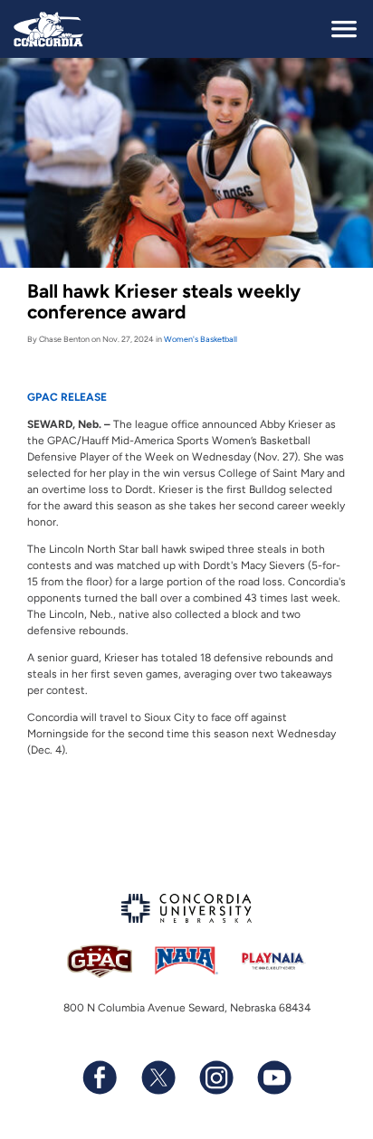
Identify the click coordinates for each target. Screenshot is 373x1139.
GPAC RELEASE (67, 397)
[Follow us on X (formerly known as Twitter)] (157, 1077)
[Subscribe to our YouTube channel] (273, 1077)
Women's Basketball (200, 339)
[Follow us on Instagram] (215, 1077)
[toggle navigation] (344, 29)
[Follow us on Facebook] (100, 1077)
